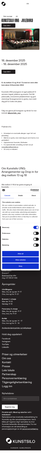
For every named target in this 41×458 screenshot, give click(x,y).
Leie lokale (8, 370)
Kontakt (6, 362)
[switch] (36, 233)
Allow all (20, 253)
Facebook (6, 338)
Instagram (6, 341)
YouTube (5, 344)
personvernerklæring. (30, 429)
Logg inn (7, 386)
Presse (6, 366)
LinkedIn (5, 347)
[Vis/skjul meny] (38, 4)
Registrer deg (10, 407)
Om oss (6, 358)
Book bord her (7, 276)
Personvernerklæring (14, 378)
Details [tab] (20, 195)
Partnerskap (9, 374)
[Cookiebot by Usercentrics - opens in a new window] (30, 190)
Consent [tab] (7, 195)
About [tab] (34, 195)
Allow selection (20, 260)
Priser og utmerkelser (14, 354)
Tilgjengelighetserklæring (17, 382)
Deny (20, 266)
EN (28, 4)
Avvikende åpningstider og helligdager (16, 328)
